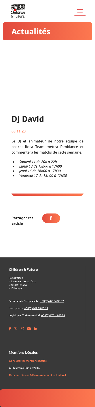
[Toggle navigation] (80, 11)
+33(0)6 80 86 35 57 (52, 301)
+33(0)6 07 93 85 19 (36, 308)
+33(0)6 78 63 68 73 (53, 315)
